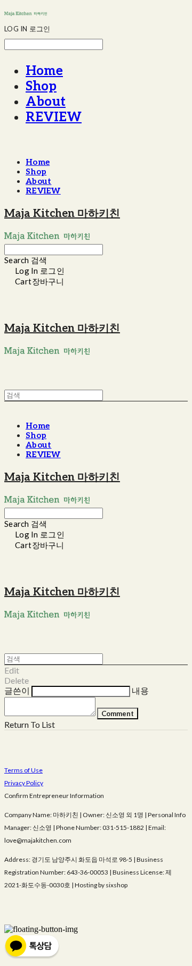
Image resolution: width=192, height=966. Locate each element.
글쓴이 (17, 690)
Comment (117, 713)
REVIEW (54, 117)
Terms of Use (23, 770)
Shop (41, 86)
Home (44, 71)
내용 (140, 690)
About (46, 102)
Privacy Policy (23, 783)
